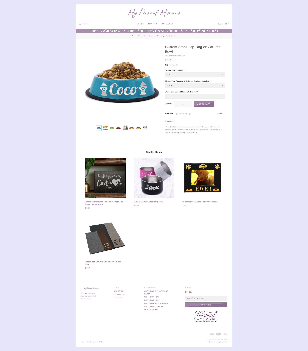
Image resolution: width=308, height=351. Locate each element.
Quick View (105, 195)
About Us (152, 24)
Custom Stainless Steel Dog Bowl (148, 202)
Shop (139, 24)
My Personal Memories (175, 56)
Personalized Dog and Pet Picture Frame (199, 202)
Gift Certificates (92, 342)
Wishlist (220, 114)
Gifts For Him (151, 297)
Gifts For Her (151, 300)
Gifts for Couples (153, 306)
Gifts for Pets (142, 36)
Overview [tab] (169, 121)
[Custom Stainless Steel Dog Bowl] (154, 178)
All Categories (150, 309)
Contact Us (167, 24)
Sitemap (118, 297)
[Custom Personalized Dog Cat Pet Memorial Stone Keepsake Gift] (105, 178)
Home (133, 36)
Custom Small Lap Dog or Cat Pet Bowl (162, 36)
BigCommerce (222, 342)
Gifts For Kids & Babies (156, 303)
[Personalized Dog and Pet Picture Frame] (202, 178)
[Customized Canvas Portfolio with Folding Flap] (105, 238)
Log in (220, 24)
